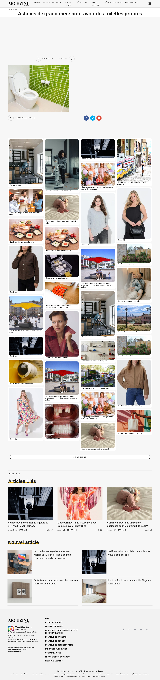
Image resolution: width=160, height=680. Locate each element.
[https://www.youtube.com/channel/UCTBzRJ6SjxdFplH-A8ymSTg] (135, 630)
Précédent (48, 59)
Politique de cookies (55, 641)
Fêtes (108, 2)
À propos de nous (53, 622)
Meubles (56, 2)
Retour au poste (24, 118)
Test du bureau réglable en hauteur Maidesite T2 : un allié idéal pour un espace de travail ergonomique (52, 554)
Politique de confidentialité (59, 645)
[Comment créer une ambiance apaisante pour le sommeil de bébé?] (129, 503)
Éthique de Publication (56, 649)
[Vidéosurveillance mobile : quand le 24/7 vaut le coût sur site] (30, 503)
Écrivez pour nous (54, 626)
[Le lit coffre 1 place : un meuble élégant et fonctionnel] (94, 591)
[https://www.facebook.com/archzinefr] (124, 630)
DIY (85, 2)
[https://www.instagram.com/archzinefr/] (129, 630)
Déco (79, 2)
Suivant (64, 59)
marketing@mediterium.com (24, 647)
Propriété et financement (57, 657)
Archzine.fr (20, 621)
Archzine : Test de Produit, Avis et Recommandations (61, 631)
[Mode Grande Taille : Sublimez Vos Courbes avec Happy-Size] (80, 503)
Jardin (37, 2)
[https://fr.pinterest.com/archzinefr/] (147, 630)
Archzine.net (131, 2)
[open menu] (150, 3)
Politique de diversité (56, 637)
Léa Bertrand (20, 530)
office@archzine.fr (14, 651)
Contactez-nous (53, 653)
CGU (47, 618)
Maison (46, 2)
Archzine (19, 4)
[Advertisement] (80, 36)
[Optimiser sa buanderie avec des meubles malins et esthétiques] (19, 591)
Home (10, 9)
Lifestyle (118, 2)
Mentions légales (54, 661)
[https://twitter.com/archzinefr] (141, 630)
